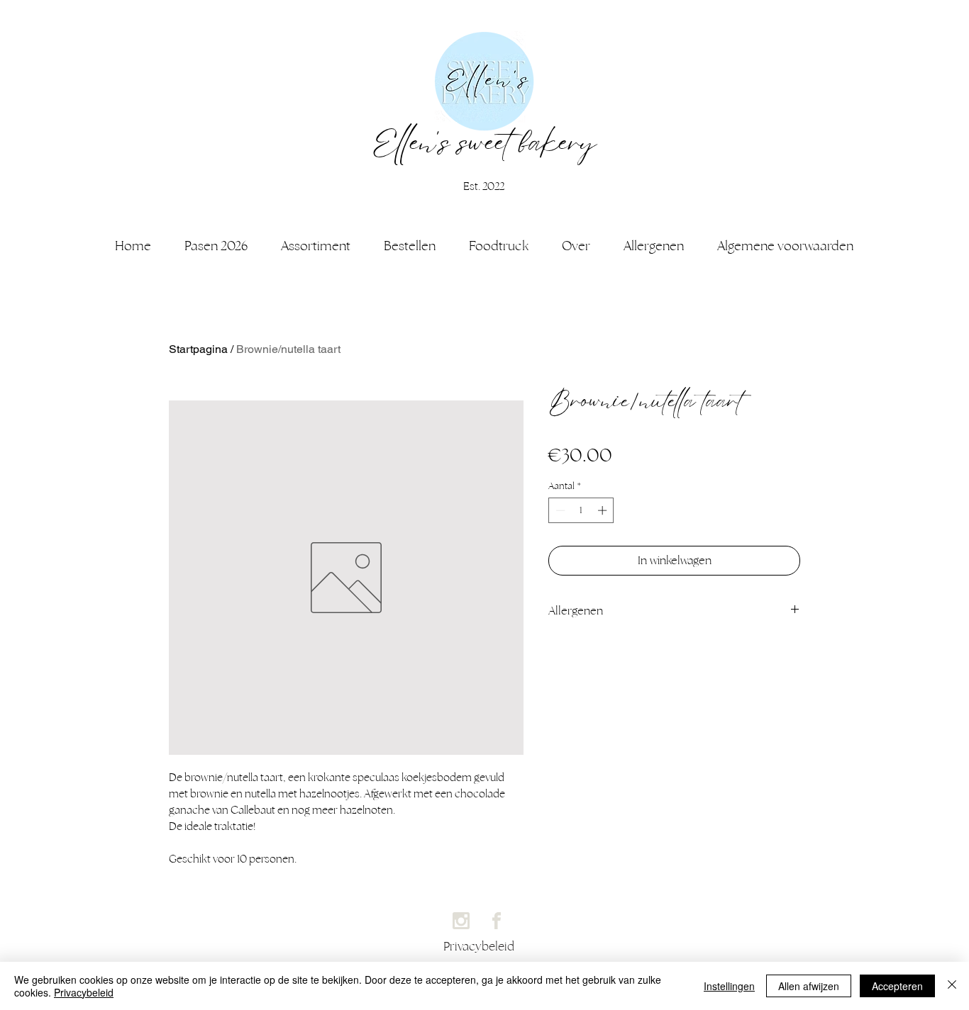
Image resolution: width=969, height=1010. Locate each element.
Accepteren (897, 986)
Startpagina (198, 349)
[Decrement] (558, 510)
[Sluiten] (951, 986)
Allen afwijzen (808, 986)
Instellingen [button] (729, 986)
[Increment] (603, 510)
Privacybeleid (83, 992)
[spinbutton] (581, 510)
